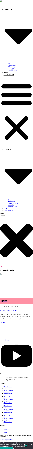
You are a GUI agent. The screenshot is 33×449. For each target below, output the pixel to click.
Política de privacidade (6, 440)
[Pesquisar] (1, 266)
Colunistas (6, 392)
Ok (26, 446)
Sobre (6, 72)
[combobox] (8, 215)
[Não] (13, 448)
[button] (16, 111)
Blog (5, 388)
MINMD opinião (8, 390)
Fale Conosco (9, 75)
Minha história (8, 387)
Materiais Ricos (12, 70)
